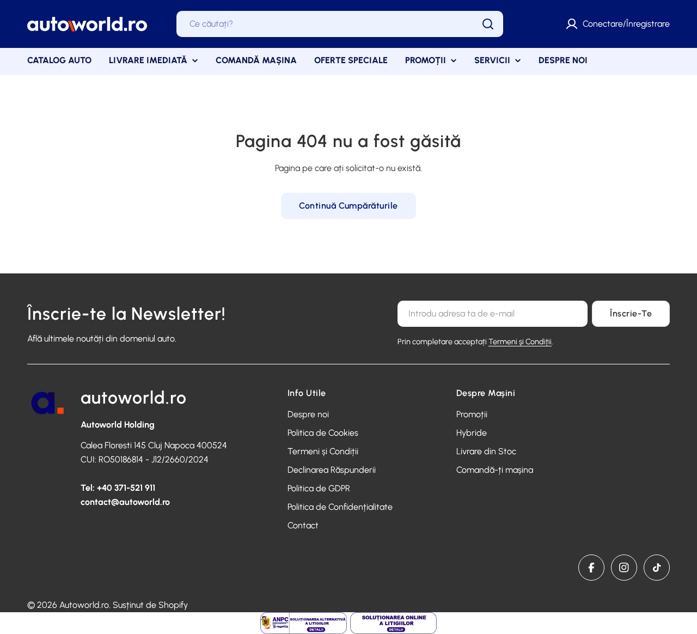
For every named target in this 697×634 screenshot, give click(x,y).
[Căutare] (487, 24)
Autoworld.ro (84, 605)
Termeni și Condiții (520, 341)
